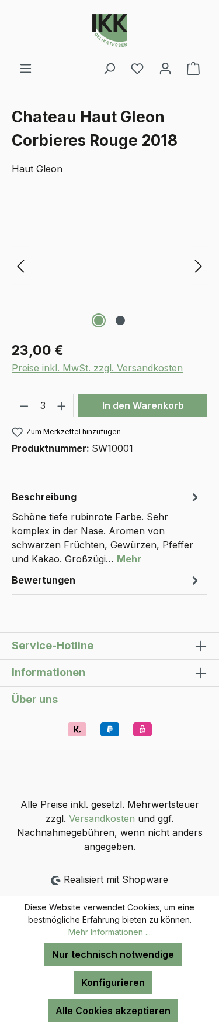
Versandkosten (102, 818)
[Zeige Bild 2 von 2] (120, 320)
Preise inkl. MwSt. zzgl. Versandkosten (97, 368)
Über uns (35, 699)
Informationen (48, 672)
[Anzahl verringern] (24, 405)
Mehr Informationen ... (109, 932)
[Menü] (26, 68)
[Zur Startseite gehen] (109, 30)
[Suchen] (109, 68)
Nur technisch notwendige (113, 954)
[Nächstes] (198, 265)
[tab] (106, 527)
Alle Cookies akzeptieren (113, 1010)
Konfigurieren (113, 982)
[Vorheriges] (20, 265)
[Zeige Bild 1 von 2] (98, 320)
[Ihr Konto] (165, 68)
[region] (109, 265)
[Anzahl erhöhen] (62, 405)
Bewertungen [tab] (43, 580)
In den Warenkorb (143, 405)
